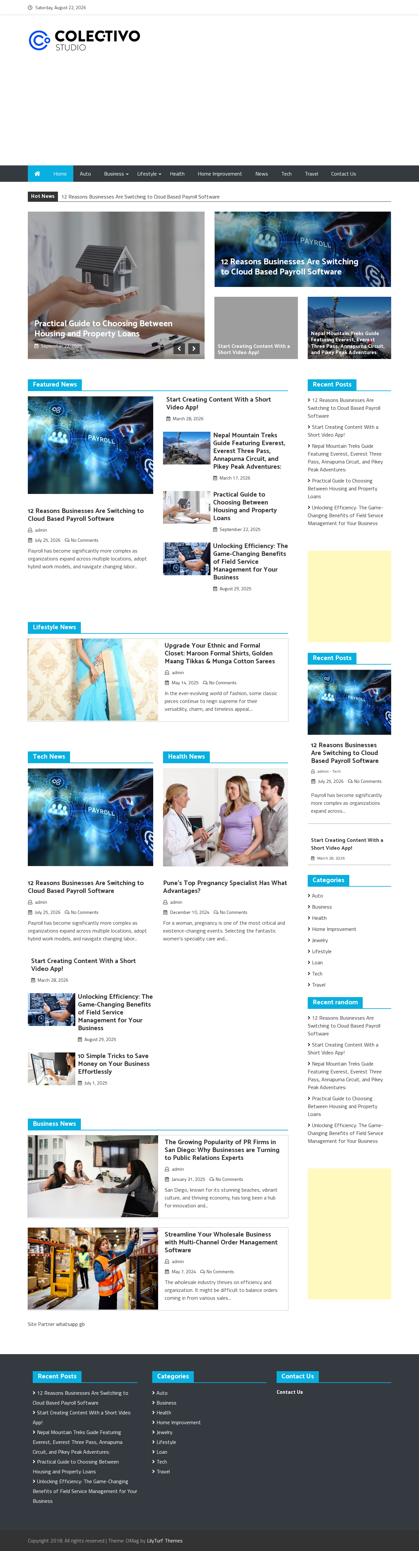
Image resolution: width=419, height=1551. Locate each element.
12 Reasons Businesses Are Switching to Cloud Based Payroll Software (140, 196)
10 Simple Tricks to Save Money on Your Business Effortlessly (114, 1064)
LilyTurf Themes (165, 1540)
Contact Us (343, 174)
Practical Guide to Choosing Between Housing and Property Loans (103, 329)
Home (60, 174)
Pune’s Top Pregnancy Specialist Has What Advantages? (225, 887)
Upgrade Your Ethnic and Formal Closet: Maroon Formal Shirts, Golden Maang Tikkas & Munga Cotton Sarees (220, 653)
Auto (85, 174)
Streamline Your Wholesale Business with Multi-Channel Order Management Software (221, 1242)
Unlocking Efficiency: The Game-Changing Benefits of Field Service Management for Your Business (250, 562)
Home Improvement (220, 174)
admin (41, 529)
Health (177, 174)
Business (114, 174)
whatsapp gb (70, 1324)
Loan (317, 962)
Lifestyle (147, 174)
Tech (286, 174)
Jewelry (320, 940)
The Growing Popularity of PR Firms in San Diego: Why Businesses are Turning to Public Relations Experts (222, 1150)
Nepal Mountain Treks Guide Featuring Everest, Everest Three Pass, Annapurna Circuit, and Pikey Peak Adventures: (348, 343)
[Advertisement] (209, 116)
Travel (311, 174)
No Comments (85, 540)
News (261, 174)
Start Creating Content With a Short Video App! (254, 349)
